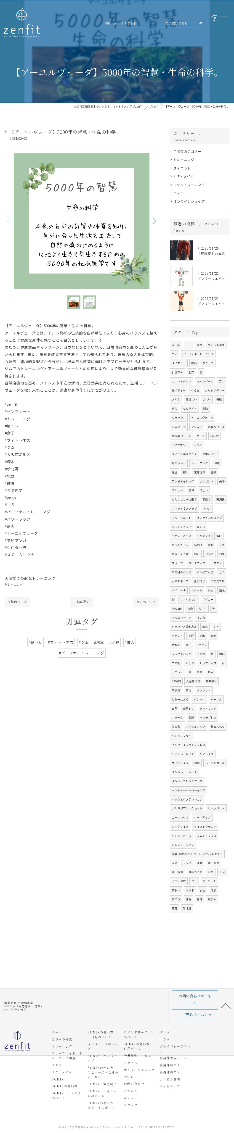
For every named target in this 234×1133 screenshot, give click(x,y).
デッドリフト (208, 708)
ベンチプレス (208, 717)
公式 (205, 626)
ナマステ (216, 563)
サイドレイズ (180, 763)
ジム (194, 881)
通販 (222, 590)
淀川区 (176, 345)
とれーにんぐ (180, 699)
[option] (82, 221)
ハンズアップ (205, 572)
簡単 (191, 490)
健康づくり (195, 872)
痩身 (174, 908)
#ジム (84, 642)
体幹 (188, 899)
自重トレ (188, 708)
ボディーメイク (181, 536)
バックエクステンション (187, 799)
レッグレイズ (180, 826)
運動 (199, 863)
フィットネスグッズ (184, 454)
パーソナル (209, 881)
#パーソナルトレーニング (81, 653)
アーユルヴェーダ (202, 417)
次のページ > (145, 601)
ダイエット (182, 168)
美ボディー (179, 390)
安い (221, 381)
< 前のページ (17, 601)
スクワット (204, 690)
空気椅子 (199, 581)
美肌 (219, 399)
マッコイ (196, 427)
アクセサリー (180, 445)
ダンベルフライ (181, 736)
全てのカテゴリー (187, 151)
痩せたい (191, 399)
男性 (199, 899)
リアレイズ (207, 754)
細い (222, 654)
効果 (222, 554)
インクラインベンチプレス (188, 745)
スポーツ (177, 563)
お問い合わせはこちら (120, 23)
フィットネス (216, 345)
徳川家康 (213, 863)
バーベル (216, 699)
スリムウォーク (181, 617)
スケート (196, 590)
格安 (210, 672)
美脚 (202, 636)
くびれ (201, 654)
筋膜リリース (216, 427)
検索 (190, 608)
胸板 (213, 636)
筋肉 (188, 690)
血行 (196, 554)
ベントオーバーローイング (188, 790)
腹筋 (194, 363)
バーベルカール (215, 763)
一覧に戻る (82, 601)
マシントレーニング (189, 184)
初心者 (214, 436)
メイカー (208, 599)
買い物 (201, 527)
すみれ (201, 617)
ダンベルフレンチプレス (187, 781)
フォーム (177, 717)
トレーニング (14, 584)
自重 (174, 708)
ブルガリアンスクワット (187, 808)
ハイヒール (179, 590)
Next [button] (154, 220)
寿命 (210, 872)
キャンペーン (205, 381)
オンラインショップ (189, 201)
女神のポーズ (180, 581)
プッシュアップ (195, 726)
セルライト (190, 408)
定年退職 (199, 472)
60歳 (217, 463)
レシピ (187, 863)
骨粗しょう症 (180, 554)
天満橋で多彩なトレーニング (30, 578)
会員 (199, 672)
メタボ (190, 890)
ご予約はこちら (176, 23)
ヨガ (174, 354)
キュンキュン (180, 545)
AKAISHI (177, 608)
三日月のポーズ (181, 572)
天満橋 (220, 499)
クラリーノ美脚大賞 (184, 626)
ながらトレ (179, 463)
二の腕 (176, 663)
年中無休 (211, 681)
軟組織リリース (181, 436)
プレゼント (207, 481)
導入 (174, 408)
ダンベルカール (181, 836)
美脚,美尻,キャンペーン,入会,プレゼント (197, 854)
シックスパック (181, 654)
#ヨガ (130, 642)
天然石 (198, 445)
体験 (213, 890)
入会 (174, 863)
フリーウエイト (181, 517)
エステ (178, 192)
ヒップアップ (208, 663)
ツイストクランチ (205, 826)
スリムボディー (214, 390)
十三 (188, 345)
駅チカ (212, 899)
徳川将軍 (177, 872)
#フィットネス (61, 642)
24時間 (176, 681)
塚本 (199, 345)
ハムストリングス (183, 845)
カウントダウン (181, 381)
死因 (222, 872)
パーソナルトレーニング (198, 354)
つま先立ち (217, 581)
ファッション (188, 599)
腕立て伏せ (218, 726)
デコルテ (177, 672)
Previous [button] (9, 220)
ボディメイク (183, 176)
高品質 (176, 690)
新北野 (187, 908)
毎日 (219, 536)
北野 (191, 372)
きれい (206, 399)
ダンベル (199, 699)
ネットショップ (181, 527)
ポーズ (201, 436)
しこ (221, 572)
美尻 (191, 636)
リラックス (179, 417)
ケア (216, 626)
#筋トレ (36, 642)
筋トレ (176, 890)
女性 (202, 890)
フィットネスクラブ (184, 508)
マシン (206, 508)
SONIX (198, 545)
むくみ (195, 390)
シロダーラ (179, 427)
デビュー (177, 490)
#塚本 (99, 642)
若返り (206, 499)
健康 (213, 472)
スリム (176, 399)
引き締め (177, 372)
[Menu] (223, 18)
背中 (188, 645)
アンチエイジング (183, 481)
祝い (186, 472)
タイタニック (197, 563)
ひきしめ (208, 363)
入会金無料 (193, 681)
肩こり (176, 899)
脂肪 (205, 408)
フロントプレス (206, 836)
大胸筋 (176, 645)
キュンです (204, 536)
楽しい (204, 490)
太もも (202, 608)
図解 (191, 717)
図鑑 (196, 763)
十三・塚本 (179, 881)
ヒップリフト (216, 808)
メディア (177, 636)
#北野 (114, 642)
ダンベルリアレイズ (184, 772)
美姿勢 (176, 726)
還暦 (174, 472)
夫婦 (222, 481)
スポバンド (209, 454)
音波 (210, 545)
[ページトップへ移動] (226, 1005)
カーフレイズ (180, 817)
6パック (202, 645)
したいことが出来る (184, 499)
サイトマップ (170, 1086)
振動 (221, 545)
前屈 (210, 590)
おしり (190, 663)
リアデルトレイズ (183, 754)
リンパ (209, 554)
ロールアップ (202, 817)
